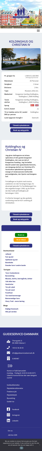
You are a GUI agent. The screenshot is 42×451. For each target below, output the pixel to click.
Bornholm (9, 262)
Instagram (16, 415)
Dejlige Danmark (11, 309)
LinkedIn (15, 421)
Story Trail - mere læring (14, 301)
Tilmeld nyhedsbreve (21, 125)
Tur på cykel (10, 287)
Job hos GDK (12, 435)
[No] (40, 445)
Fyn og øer (9, 257)
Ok (21, 448)
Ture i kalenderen (12, 273)
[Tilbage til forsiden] (21, 14)
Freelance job (12, 391)
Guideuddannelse (13, 385)
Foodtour (9, 293)
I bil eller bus (10, 281)
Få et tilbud (21, 240)
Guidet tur (10, 401)
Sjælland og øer (11, 260)
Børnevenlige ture (12, 298)
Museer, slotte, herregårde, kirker (18, 278)
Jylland (8, 254)
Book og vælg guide (21, 130)
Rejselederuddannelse (15, 388)
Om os (10, 431)
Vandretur (9, 284)
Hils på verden (11, 312)
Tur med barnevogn (13, 295)
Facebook (15, 409)
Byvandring (9, 276)
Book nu (21, 235)
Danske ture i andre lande (15, 265)
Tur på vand (10, 290)
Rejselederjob (12, 395)
